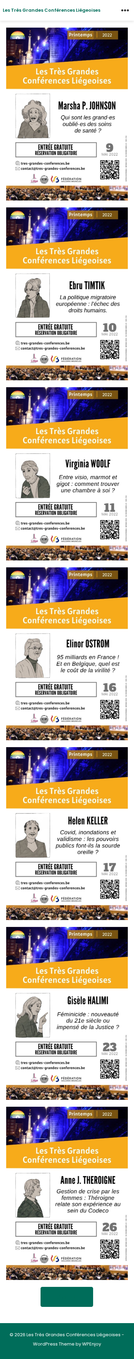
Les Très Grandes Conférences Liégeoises (51, 10)
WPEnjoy (91, 1344)
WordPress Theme (54, 1344)
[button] (67, 1297)
